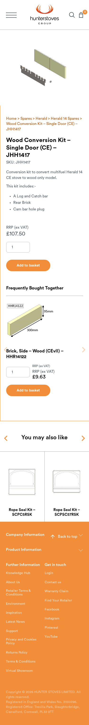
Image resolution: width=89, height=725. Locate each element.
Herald (41, 118)
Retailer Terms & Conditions (18, 592)
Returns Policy (16, 652)
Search (70, 15)
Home (11, 118)
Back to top (67, 536)
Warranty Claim (56, 591)
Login (49, 573)
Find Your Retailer (58, 600)
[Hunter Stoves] (44, 14)
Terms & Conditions (20, 661)
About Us (13, 582)
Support (12, 631)
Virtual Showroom (19, 670)
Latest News (15, 621)
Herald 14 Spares (65, 118)
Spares (26, 118)
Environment (15, 603)
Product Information (23, 550)
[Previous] (6, 349)
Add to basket (28, 390)
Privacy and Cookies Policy (21, 641)
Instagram (52, 618)
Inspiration (14, 612)
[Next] (83, 349)
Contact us (53, 582)
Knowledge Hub (18, 573)
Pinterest (51, 627)
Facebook (52, 609)
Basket (79, 15)
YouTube (51, 636)
